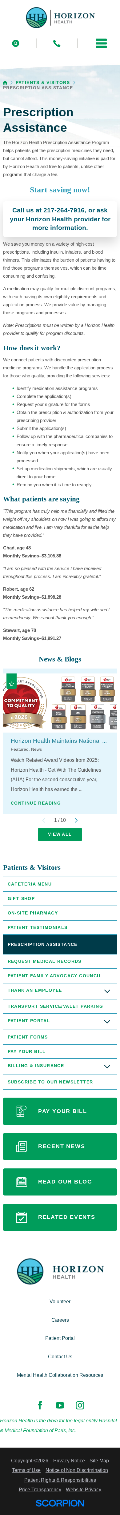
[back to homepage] (5, 83)
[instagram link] (80, 1405)
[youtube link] (60, 1405)
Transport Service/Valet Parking (55, 1006)
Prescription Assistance (43, 944)
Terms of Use (26, 1470)
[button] (101, 43)
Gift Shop (21, 898)
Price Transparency (40, 1489)
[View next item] (76, 820)
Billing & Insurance (36, 1065)
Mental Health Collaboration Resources (60, 1375)
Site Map (99, 1460)
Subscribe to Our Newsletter (50, 1081)
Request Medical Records (45, 961)
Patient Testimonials (38, 927)
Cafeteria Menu (30, 884)
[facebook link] (40, 1405)
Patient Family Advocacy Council (55, 975)
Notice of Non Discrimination (77, 1470)
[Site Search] (15, 43)
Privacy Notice (69, 1460)
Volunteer (60, 1301)
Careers (60, 1320)
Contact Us (60, 1356)
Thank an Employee (35, 990)
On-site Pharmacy (33, 912)
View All (60, 834)
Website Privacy (83, 1489)
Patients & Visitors (43, 82)
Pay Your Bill (27, 1051)
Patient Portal (29, 1020)
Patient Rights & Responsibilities (60, 1480)
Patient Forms (28, 1037)
